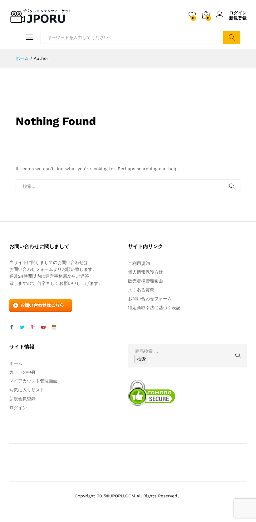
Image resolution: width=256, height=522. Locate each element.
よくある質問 (141, 289)
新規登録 (238, 18)
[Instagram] (54, 327)
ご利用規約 (139, 263)
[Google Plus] (32, 327)
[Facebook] (11, 327)
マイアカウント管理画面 (33, 380)
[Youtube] (43, 327)
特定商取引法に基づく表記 (154, 307)
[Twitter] (22, 327)
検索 (231, 37)
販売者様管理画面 (145, 280)
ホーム (15, 363)
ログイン (238, 12)
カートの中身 (22, 372)
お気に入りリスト (26, 389)
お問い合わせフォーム (150, 298)
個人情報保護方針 (145, 272)
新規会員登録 (22, 398)
